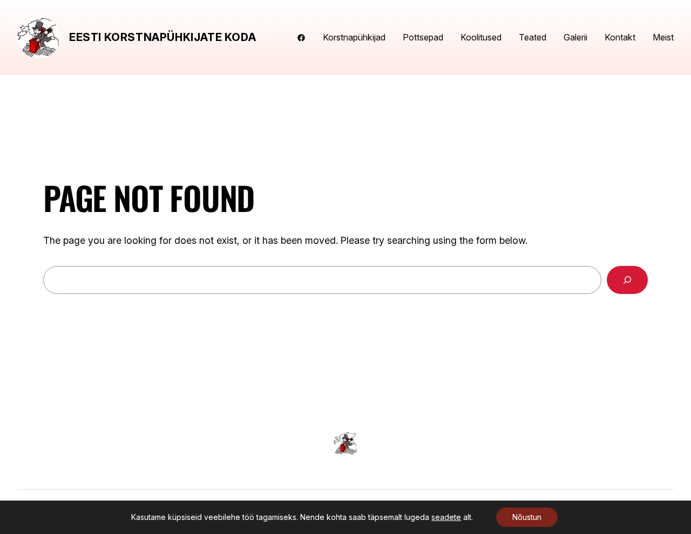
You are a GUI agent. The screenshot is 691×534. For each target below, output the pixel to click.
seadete (446, 517)
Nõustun (526, 517)
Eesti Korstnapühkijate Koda (162, 37)
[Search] (627, 280)
